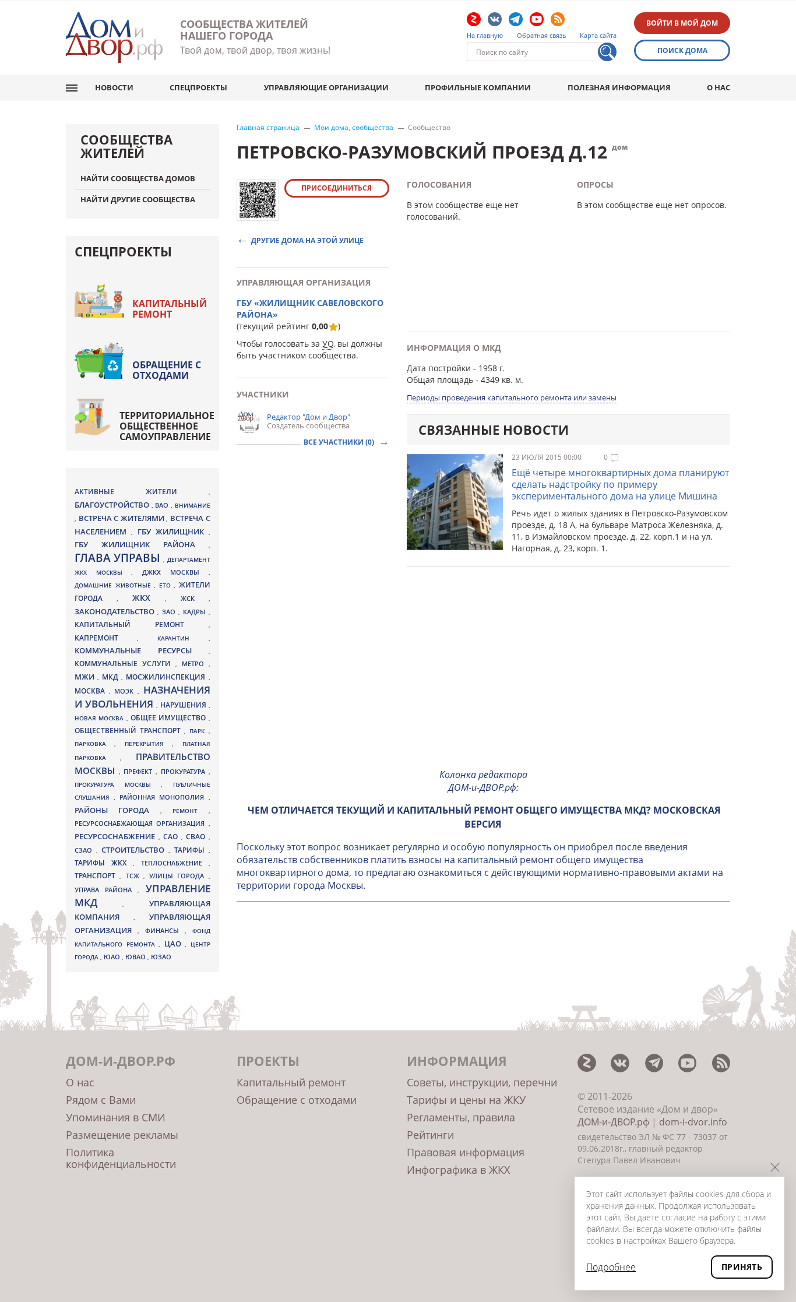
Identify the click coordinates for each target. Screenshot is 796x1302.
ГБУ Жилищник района (142, 545)
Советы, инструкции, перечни (482, 1082)
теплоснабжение (175, 863)
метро (195, 663)
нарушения (184, 705)
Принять (741, 1266)
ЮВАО (136, 956)
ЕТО (166, 585)
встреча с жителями (123, 518)
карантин (182, 638)
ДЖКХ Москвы (175, 572)
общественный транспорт (129, 730)
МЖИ (86, 676)
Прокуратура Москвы (118, 784)
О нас (718, 87)
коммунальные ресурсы (142, 651)
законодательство (116, 611)
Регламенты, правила (461, 1117)
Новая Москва (100, 718)
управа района (106, 889)
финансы (165, 931)
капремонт (106, 637)
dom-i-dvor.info (693, 1122)
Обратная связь (541, 35)
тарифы (191, 850)
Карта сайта (598, 35)
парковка (94, 744)
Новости (114, 87)
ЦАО (174, 943)
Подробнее (611, 1267)
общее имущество (170, 717)
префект (140, 771)
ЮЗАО (161, 957)
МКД (111, 676)
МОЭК (126, 691)
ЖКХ (148, 597)
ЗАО (170, 611)
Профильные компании (478, 87)
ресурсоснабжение (117, 836)
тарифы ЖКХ (104, 863)
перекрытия (148, 744)
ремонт (190, 811)
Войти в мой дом (682, 23)
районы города (117, 810)
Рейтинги (430, 1135)
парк (198, 731)
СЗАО (85, 850)
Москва (92, 690)
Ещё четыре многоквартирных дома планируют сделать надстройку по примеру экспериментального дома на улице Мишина (620, 484)
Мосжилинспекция (167, 677)
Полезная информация (619, 87)
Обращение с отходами (166, 370)
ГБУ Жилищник (173, 532)
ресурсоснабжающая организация (142, 823)
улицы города (179, 875)
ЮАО (113, 957)
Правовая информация (465, 1152)
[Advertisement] (484, 677)
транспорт (97, 875)
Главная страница (268, 127)
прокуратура (185, 772)
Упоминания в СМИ (115, 1117)
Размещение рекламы (122, 1135)
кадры (196, 611)
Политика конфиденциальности (121, 1158)
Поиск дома (682, 50)
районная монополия (163, 797)
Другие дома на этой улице (307, 239)
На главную (485, 35)
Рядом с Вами (101, 1100)
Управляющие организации (326, 87)
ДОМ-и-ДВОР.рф (613, 1122)
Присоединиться (336, 188)
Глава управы (119, 557)
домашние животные (114, 585)
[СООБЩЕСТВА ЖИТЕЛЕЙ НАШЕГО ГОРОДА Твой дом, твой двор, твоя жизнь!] (114, 37)
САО (172, 836)
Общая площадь (440, 379)
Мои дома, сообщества (353, 127)
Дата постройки (439, 368)
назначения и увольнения (142, 696)
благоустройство (113, 504)
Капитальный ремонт (169, 308)
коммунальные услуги (125, 663)
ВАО (163, 505)
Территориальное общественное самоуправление (166, 426)
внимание (192, 505)
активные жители (142, 491)
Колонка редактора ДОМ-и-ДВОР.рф (483, 781)
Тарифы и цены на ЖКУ (466, 1100)
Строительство (134, 849)
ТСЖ (134, 875)
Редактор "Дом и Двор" (308, 416)
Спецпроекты (198, 87)
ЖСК (195, 598)
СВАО (197, 836)
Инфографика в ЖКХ (458, 1170)
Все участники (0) (340, 442)
